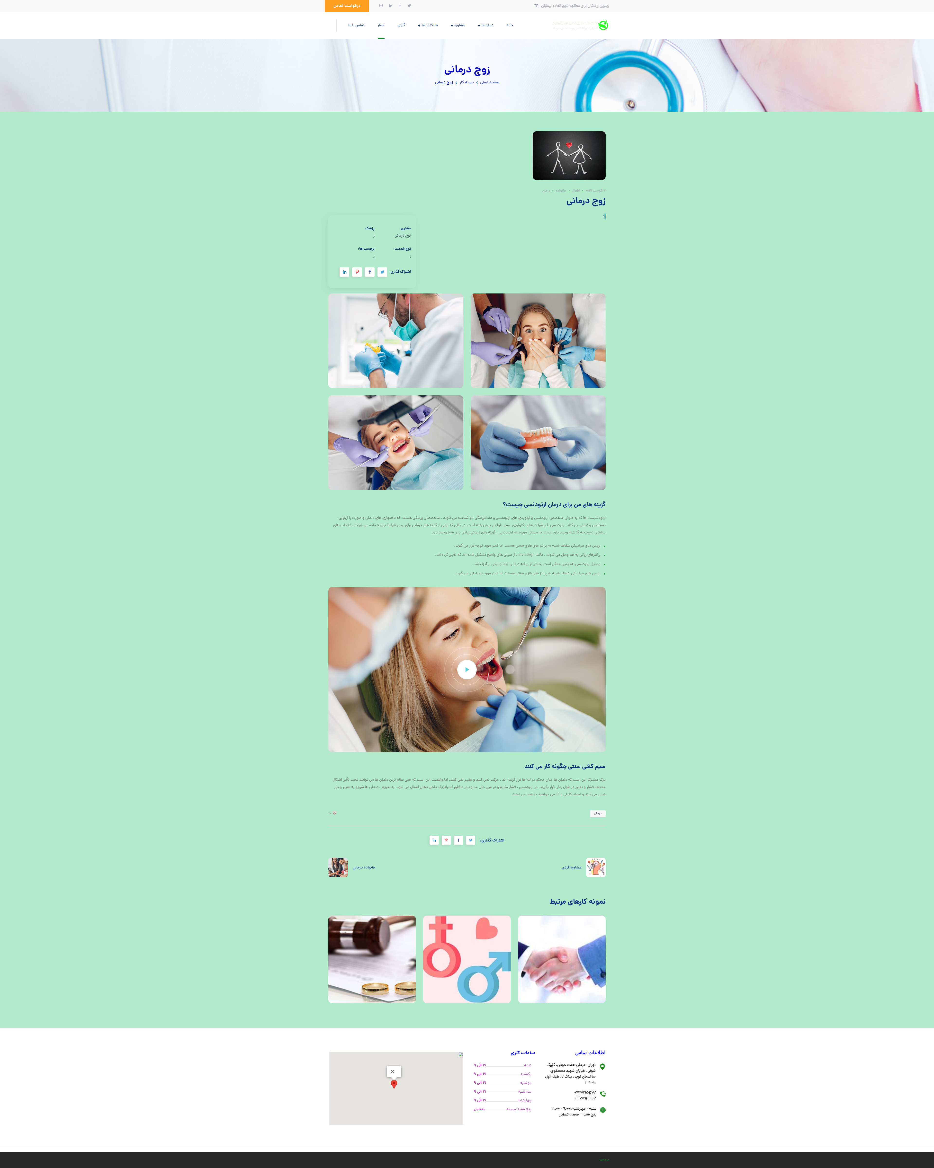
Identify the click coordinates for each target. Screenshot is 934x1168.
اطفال (576, 191)
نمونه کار (466, 83)
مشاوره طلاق (372, 959)
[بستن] (392, 1071)
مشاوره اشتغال (561, 959)
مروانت (604, 1159)
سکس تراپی (467, 959)
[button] (347, 6)
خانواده (561, 191)
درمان (546, 191)
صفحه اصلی (489, 83)
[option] (372, 963)
